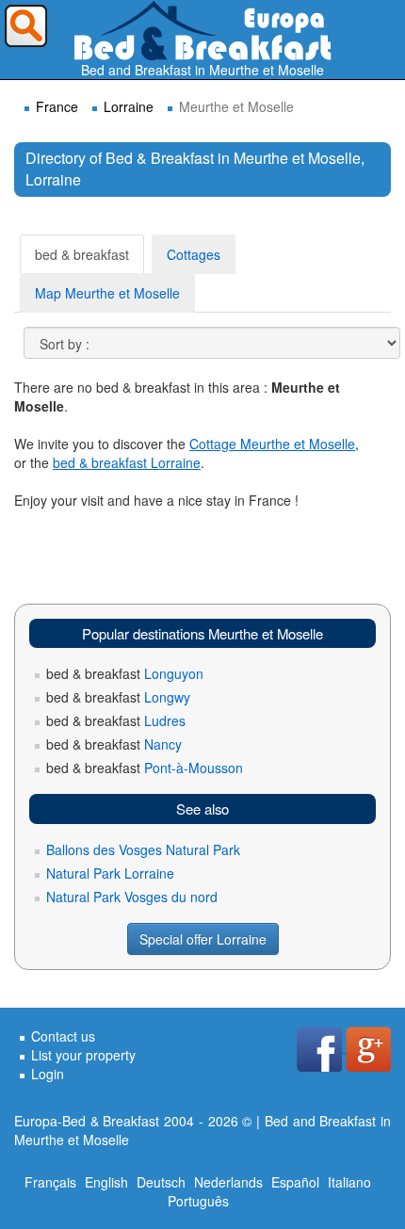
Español (295, 1181)
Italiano (349, 1181)
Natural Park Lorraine (110, 873)
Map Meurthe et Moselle (107, 292)
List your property (83, 1054)
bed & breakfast (82, 254)
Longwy (118, 696)
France (57, 106)
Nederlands (228, 1181)
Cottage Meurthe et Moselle (272, 443)
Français (50, 1181)
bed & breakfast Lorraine (127, 462)
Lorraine (129, 106)
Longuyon (124, 673)
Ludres (116, 720)
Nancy (114, 744)
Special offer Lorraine (203, 939)
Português (198, 1200)
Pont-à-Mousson (144, 767)
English (106, 1181)
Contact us (63, 1036)
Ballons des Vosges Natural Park (143, 849)
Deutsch (161, 1181)
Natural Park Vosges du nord (132, 896)
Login (47, 1073)
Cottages (193, 254)
